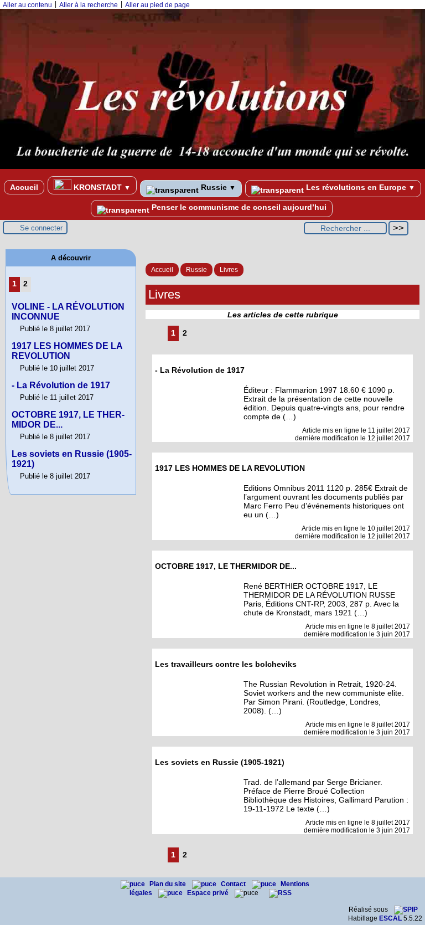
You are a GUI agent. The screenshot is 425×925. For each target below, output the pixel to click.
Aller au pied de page (157, 5)
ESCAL (390, 918)
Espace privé (208, 893)
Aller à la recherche (88, 5)
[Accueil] (212, 167)
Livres (229, 270)
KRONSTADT (101, 187)
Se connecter (41, 228)
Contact (234, 884)
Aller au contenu (27, 5)
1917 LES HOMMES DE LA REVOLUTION (67, 351)
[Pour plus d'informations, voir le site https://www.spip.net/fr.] (406, 909)
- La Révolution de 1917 (61, 385)
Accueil (24, 187)
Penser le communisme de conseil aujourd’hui (237, 207)
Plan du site (168, 884)
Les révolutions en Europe (359, 187)
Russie (217, 187)
